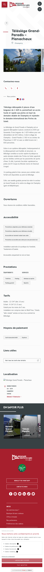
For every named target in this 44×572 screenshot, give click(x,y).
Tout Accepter (22, 565)
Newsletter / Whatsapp (22, 481)
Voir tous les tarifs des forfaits (15, 360)
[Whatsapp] (32, 493)
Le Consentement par (22, 570)
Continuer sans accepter (8, 530)
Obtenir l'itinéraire (13, 397)
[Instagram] (15, 493)
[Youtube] (19, 493)
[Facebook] (11, 493)
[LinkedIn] (24, 493)
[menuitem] (22, 515)
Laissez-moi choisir (22, 560)
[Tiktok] (28, 493)
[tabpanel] (22, 60)
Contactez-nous (22, 487)
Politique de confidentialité (8, 556)
